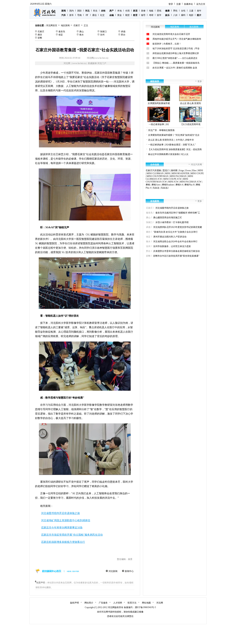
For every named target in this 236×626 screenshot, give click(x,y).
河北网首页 (51, 25)
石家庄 (76, 25)
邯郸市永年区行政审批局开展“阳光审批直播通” (176, 256)
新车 (71, 15)
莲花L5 (166, 170)
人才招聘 (117, 602)
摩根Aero (156, 184)
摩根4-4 (179, 184)
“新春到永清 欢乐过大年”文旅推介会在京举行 (175, 232)
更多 (199, 81)
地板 (151, 10)
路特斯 (174, 170)
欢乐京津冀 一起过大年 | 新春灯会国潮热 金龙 (174, 67)
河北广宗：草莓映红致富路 (161, 130)
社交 (102, 15)
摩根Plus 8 (189, 184)
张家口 (103, 31)
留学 (159, 15)
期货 (127, 15)
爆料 (183, 15)
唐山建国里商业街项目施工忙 (167, 217)
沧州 (102, 34)
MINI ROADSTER (180, 173)
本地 (119, 10)
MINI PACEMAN (178, 176)
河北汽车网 (196, 164)
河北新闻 (113, 571)
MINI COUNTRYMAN (157, 176)
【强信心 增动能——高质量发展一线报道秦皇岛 (175, 63)
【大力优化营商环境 (190, 124)
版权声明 (74, 602)
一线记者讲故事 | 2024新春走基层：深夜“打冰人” (172, 144)
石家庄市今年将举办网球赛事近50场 (61, 527)
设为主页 (200, 4)
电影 (191, 15)
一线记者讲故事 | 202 (159, 124)
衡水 (81, 34)
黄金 (119, 15)
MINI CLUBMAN (155, 173)
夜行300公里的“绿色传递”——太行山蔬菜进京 (174, 58)
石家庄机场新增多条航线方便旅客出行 (63, 542)
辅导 (143, 15)
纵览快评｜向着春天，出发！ (166, 43)
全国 (127, 10)
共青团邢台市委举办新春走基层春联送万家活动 (176, 251)
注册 (178, 4)
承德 (123, 31)
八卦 (175, 15)
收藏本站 (188, 4)
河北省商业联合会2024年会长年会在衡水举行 (175, 241)
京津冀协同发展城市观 (159, 103)
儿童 (191, 10)
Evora (188, 170)
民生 (95, 10)
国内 (71, 10)
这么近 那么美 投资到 (190, 103)
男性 (175, 10)
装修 (143, 10)
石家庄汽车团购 (153, 170)
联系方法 (132, 602)
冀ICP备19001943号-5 (145, 607)
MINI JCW (173, 181)
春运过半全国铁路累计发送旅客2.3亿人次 (168, 154)
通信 (94, 15)
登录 (171, 4)
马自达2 (165, 188)
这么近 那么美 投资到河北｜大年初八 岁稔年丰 (171, 140)
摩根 (148, 184)
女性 (183, 10)
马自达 (156, 188)
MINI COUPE (197, 173)
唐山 (81, 31)
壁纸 (159, 10)
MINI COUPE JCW (172, 179)
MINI (200, 170)
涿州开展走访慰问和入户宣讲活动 (169, 236)
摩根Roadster (168, 184)
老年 (199, 10)
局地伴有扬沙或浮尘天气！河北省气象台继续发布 (176, 39)
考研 (151, 15)
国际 (79, 10)
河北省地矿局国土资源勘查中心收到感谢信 (65, 520)
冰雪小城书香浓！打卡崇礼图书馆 (172, 222)
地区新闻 (65, 25)
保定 (60, 34)
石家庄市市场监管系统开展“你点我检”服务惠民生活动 (72, 534)
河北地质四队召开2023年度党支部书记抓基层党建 (177, 227)
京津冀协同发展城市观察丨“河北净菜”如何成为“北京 (173, 135)
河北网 (159, 602)
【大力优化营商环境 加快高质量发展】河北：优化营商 (175, 149)
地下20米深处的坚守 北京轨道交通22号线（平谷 (175, 48)
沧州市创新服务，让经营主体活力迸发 (172, 246)
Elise (194, 170)
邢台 (123, 34)
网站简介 (88, 602)
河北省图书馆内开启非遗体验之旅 (60, 513)
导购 (79, 15)
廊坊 (40, 34)
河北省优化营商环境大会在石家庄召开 (171, 34)
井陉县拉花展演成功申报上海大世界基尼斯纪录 (175, 53)
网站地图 (146, 602)
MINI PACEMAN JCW (190, 181)
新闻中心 (129, 571)
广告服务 (103, 602)
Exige (181, 170)
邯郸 (40, 38)
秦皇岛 (61, 31)
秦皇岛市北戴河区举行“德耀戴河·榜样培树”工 (177, 212)
